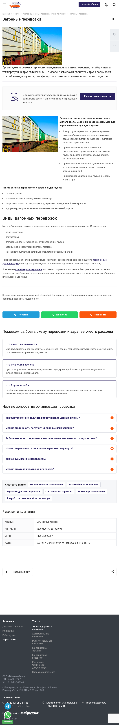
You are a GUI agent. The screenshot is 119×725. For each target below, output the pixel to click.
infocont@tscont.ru (96, 702)
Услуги (36, 621)
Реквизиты (8, 631)
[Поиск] (114, 5)
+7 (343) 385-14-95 (17, 703)
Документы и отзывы (13, 626)
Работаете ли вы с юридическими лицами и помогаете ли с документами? (51, 438)
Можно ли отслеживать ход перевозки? (30, 469)
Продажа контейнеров (43, 672)
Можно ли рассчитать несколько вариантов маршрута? (39, 448)
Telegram (23, 314)
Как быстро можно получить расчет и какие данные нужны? (42, 417)
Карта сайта (9, 639)
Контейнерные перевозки (91, 491)
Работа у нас (8, 635)
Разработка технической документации (28, 498)
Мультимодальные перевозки (23, 491)
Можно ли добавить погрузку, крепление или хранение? (39, 428)
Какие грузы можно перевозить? (25, 458)
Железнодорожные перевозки (46, 484)
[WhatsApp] (7, 715)
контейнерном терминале (28, 269)
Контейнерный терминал (58, 491)
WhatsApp (61, 314)
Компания (8, 621)
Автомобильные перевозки (84, 484)
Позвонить (100, 314)
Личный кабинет (89, 4)
